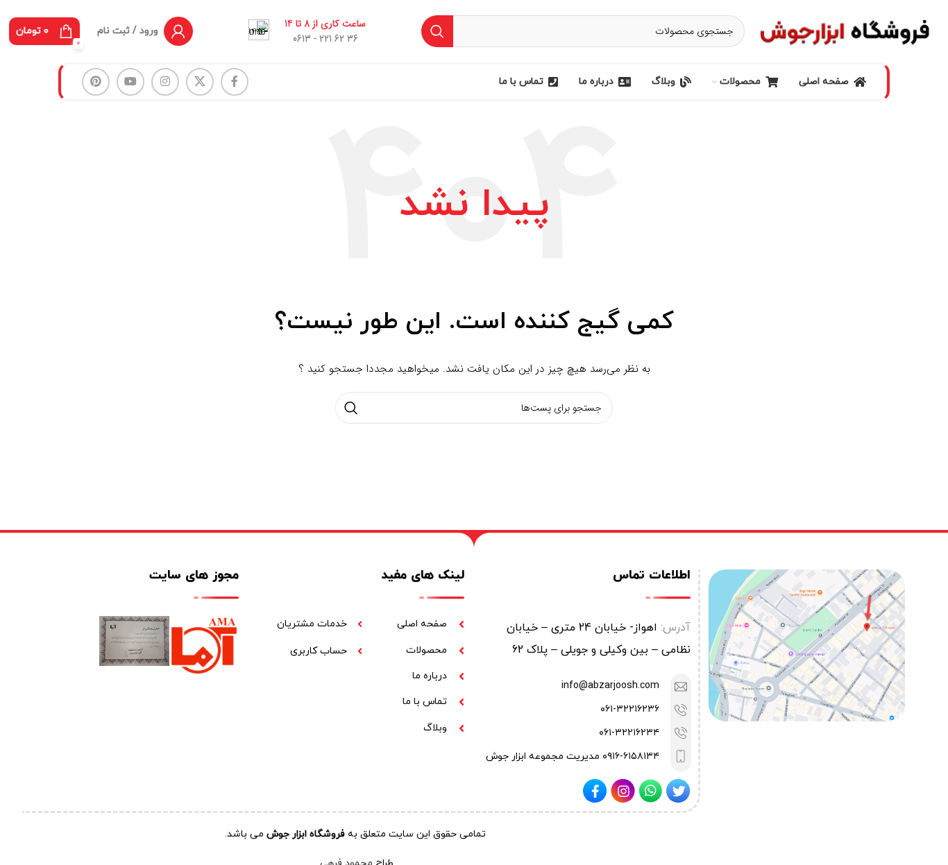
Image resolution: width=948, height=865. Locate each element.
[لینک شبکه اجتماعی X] (200, 82)
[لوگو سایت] (845, 30)
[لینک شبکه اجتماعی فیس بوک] (234, 82)
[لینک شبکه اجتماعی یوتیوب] (130, 82)
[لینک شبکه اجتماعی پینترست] (96, 82)
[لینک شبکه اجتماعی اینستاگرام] (165, 82)
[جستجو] (437, 31)
